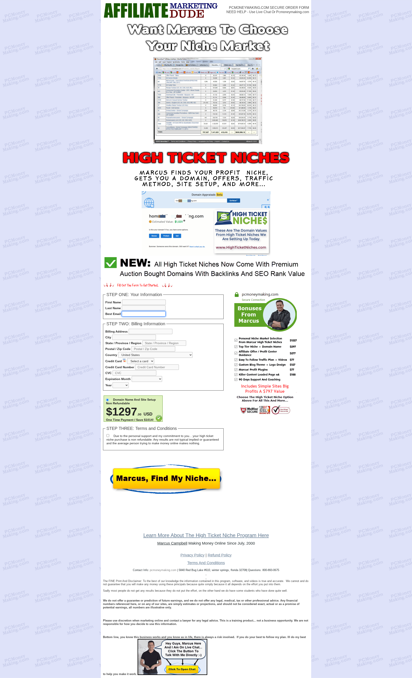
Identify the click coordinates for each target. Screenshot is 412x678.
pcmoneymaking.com (163, 570)
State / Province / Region (123, 343)
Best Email (113, 314)
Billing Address (116, 331)
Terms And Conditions (206, 563)
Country (111, 355)
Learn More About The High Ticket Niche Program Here (206, 535)
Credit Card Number (119, 367)
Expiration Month (118, 379)
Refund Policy (220, 555)
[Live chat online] (172, 657)
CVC (108, 373)
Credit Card (114, 361)
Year (108, 385)
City (108, 337)
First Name (113, 302)
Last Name (113, 308)
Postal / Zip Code (117, 349)
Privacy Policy (192, 555)
